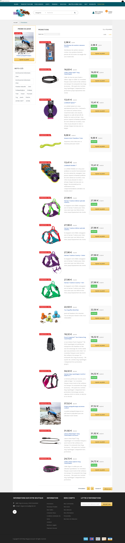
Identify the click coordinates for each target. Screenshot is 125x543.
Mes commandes (69, 503)
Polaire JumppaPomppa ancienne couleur (74, 407)
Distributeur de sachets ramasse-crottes (74, 46)
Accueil (15, 22)
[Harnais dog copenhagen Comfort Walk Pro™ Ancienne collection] (50, 381)
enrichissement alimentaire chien (22, 81)
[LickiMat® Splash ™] (50, 110)
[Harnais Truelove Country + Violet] (50, 262)
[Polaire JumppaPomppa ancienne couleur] (24, 42)
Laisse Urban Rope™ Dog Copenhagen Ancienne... (72, 434)
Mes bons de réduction (70, 519)
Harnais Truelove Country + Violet (74, 255)
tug (16, 97)
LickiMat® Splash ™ (70, 103)
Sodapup (29, 90)
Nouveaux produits (52, 507)
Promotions (50, 503)
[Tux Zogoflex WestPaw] (50, 317)
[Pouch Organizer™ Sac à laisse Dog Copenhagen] (50, 344)
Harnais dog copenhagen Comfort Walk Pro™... (74, 374)
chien (17, 76)
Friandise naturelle (20, 86)
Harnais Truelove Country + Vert (74, 282)
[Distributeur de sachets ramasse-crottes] (50, 52)
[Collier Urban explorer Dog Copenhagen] (50, 469)
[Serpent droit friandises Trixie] (50, 145)
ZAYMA (28, 101)
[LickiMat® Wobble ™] (50, 172)
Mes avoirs (67, 507)
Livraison (49, 522)
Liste (109, 34)
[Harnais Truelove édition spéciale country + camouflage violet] (50, 208)
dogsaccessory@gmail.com (28, 506)
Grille (104, 34)
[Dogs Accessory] (62, 1)
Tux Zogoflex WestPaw (71, 310)
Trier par (40, 34)
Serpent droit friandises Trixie (73, 138)
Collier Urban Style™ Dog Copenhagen (72, 73)
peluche (28, 97)
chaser (23, 94)
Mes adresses (68, 510)
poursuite (29, 94)
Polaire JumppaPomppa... (24, 55)
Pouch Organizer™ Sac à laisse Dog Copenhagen (75, 338)
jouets (21, 97)
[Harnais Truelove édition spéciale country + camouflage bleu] (50, 235)
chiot (29, 86)
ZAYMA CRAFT (19, 101)
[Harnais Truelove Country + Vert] (50, 290)
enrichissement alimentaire (22, 73)
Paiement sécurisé (52, 528)
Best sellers (50, 510)
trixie (16, 94)
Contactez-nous (51, 513)
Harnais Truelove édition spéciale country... (74, 201)
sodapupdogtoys (20, 90)
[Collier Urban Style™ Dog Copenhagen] (50, 79)
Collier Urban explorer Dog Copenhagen (72, 462)
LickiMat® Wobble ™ (70, 165)
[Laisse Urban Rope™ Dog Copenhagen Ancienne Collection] (50, 441)
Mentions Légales (52, 525)
